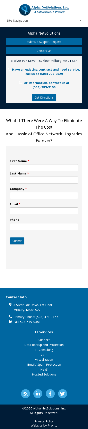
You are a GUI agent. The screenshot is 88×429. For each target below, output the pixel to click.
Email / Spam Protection (44, 364)
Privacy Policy (44, 421)
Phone (14, 219)
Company (18, 189)
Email (15, 204)
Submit (17, 241)
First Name (19, 161)
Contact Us (44, 51)
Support (44, 340)
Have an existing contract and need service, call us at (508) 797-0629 (46, 71)
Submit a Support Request (44, 42)
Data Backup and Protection (44, 345)
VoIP (44, 354)
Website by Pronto (44, 425)
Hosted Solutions (44, 374)
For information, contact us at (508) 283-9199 (46, 85)
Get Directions (44, 97)
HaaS (44, 369)
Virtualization (44, 359)
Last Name (19, 173)
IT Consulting (44, 350)
